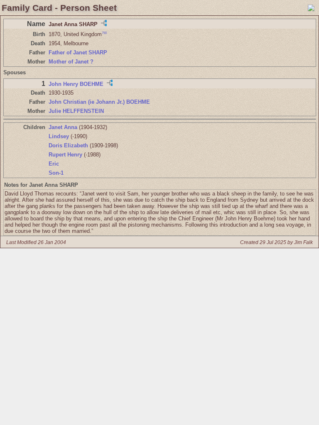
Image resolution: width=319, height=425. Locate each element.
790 (104, 33)
